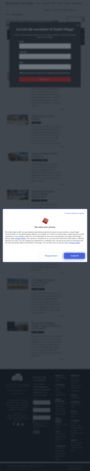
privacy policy (20, 238)
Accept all (74, 256)
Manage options (51, 256)
